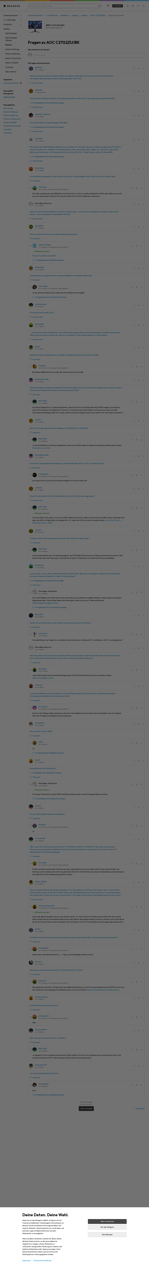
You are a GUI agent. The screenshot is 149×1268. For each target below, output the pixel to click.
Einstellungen (107, 1234)
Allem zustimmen (107, 1221)
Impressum (26, 1260)
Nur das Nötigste (107, 1227)
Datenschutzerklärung (42, 1260)
